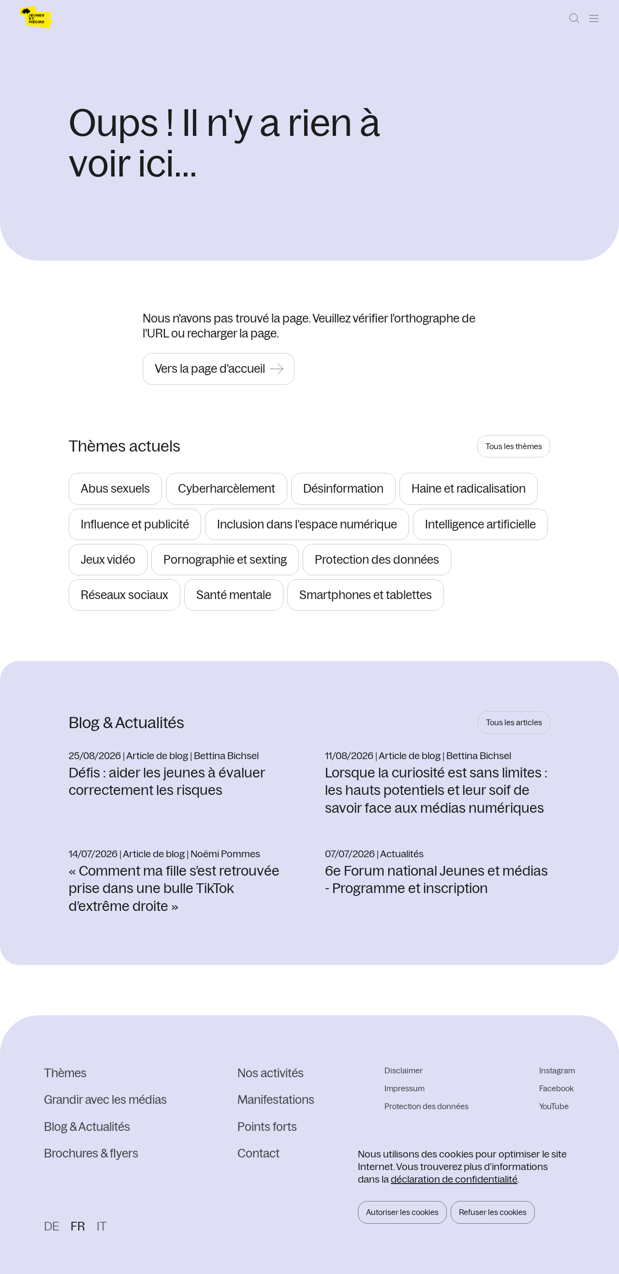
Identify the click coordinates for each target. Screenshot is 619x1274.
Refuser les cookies (493, 1212)
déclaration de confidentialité (454, 1179)
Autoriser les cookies (402, 1212)
